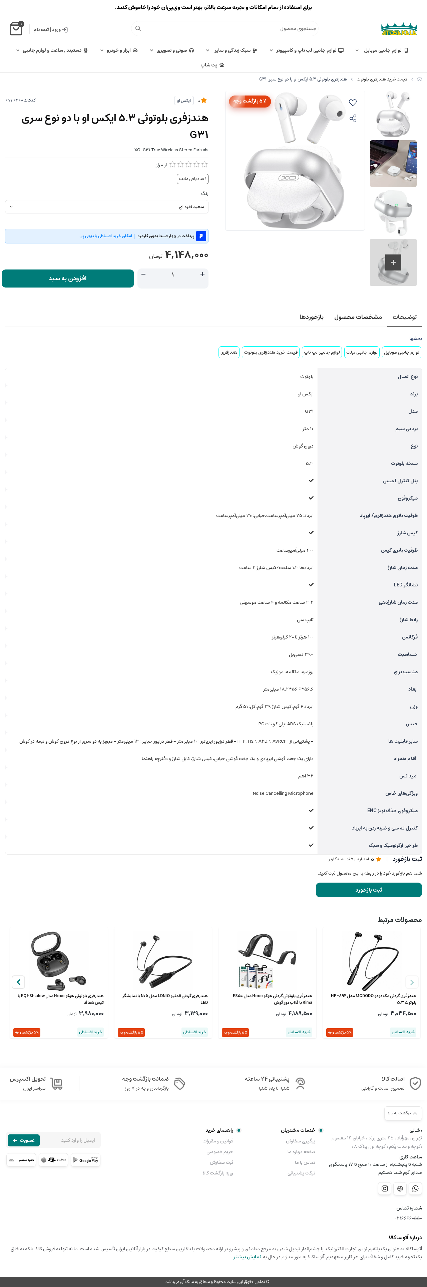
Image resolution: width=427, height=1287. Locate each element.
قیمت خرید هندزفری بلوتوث (382, 79)
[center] (138, 28)
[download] (21, 1159)
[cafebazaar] (53, 1159)
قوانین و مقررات (217, 1141)
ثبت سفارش (221, 1162)
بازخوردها (312, 317)
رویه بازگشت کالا (217, 1173)
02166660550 (408, 1218)
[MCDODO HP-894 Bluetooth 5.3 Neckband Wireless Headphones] (372, 961)
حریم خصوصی (219, 1151)
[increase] (202, 274)
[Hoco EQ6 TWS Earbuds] (59, 961)
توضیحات (405, 317)
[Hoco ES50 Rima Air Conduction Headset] (267, 961)
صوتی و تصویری (171, 50)
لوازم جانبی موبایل (382, 50)
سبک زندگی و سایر (231, 50)
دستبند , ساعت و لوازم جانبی (52, 50)
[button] (18, 982)
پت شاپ (208, 65)
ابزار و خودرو (119, 50)
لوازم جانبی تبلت (362, 352)
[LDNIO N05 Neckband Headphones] (163, 961)
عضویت (27, 1140)
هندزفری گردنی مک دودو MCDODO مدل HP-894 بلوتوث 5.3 (373, 999)
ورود (56, 30)
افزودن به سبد (68, 278)
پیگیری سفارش (300, 1141)
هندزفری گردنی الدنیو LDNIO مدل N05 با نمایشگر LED (165, 999)
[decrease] (143, 274)
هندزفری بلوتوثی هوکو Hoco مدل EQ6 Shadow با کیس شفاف (61, 999)
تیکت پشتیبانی (301, 1173)
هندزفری (229, 352)
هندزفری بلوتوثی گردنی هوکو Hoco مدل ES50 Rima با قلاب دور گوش (272, 999)
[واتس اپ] (415, 1188)
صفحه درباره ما (301, 1151)
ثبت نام (41, 30)
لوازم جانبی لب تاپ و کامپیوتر (306, 50)
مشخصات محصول (358, 317)
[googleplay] (85, 1159)
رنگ (204, 194)
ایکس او (184, 100)
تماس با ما (305, 1162)
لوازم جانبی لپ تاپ (322, 352)
